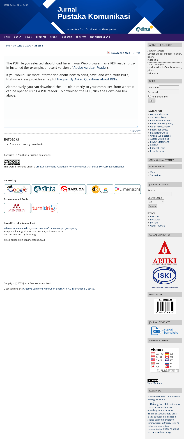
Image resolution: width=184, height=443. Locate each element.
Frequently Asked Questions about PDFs (87, 79)
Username (153, 87)
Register (41, 37)
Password (153, 92)
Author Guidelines (159, 138)
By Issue (154, 216)
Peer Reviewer (157, 151)
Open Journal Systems (161, 160)
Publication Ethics (159, 129)
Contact (154, 144)
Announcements (100, 37)
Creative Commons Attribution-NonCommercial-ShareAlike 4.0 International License (80, 166)
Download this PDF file (126, 53)
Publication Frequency (161, 123)
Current (67, 37)
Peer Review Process (161, 120)
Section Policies (158, 117)
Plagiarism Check (159, 132)
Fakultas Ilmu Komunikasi (17, 228)
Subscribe (155, 175)
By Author (155, 219)
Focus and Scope (159, 114)
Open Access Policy (160, 126)
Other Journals (157, 225)
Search (54, 37)
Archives (81, 37)
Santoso (38, 45)
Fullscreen (135, 131)
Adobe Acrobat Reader (90, 67)
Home (7, 37)
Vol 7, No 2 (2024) (22, 45)
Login (29, 37)
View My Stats (155, 383)
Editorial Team (157, 148)
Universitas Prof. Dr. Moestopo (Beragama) (54, 228)
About (18, 37)
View (152, 172)
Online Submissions (160, 135)
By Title (154, 222)
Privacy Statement (159, 141)
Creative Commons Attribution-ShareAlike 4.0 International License (58, 288)
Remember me (160, 96)
